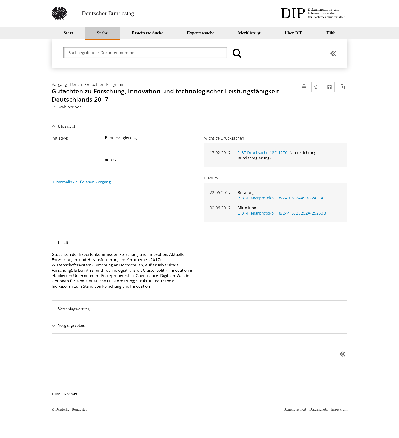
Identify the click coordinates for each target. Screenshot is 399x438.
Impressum (339, 409)
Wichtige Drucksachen (224, 138)
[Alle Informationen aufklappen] (304, 87)
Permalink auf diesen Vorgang (83, 182)
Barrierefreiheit (295, 409)
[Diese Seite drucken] (329, 87)
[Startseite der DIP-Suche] (314, 13)
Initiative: (60, 138)
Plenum (211, 178)
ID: (54, 160)
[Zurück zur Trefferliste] (333, 53)
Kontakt (70, 393)
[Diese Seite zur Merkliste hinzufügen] (316, 87)
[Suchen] (236, 53)
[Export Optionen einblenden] (342, 87)
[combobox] (147, 52)
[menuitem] (68, 33)
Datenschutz (318, 409)
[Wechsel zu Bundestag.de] (95, 13)
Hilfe (56, 393)
